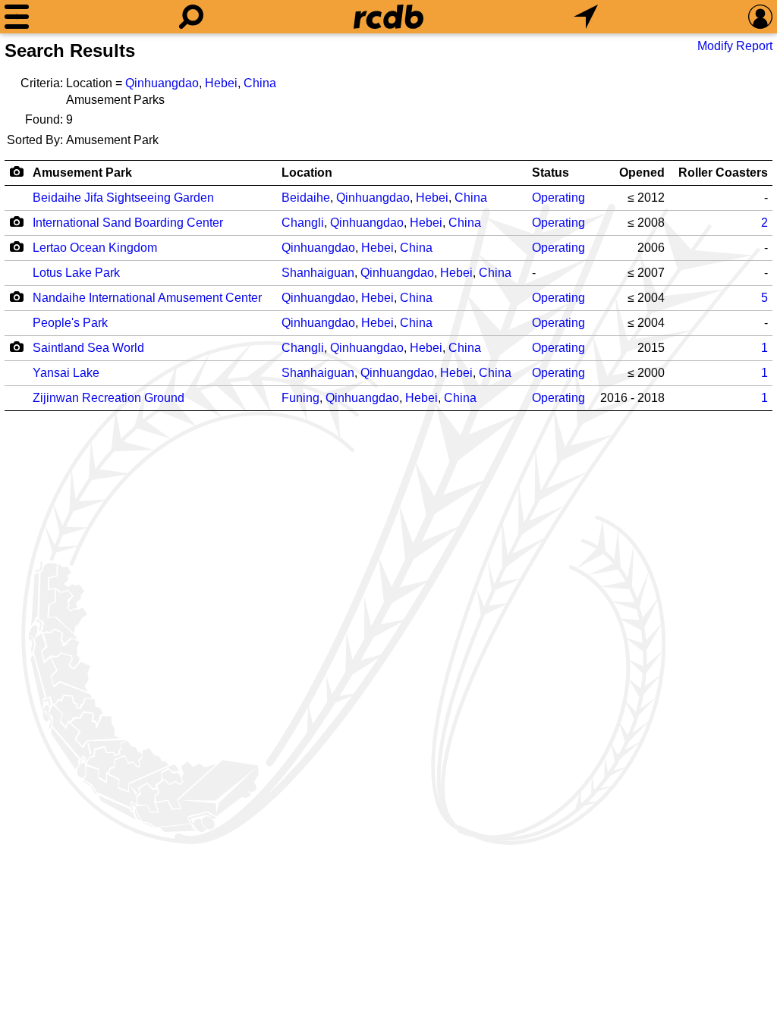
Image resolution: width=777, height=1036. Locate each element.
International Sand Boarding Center (128, 222)
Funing (300, 397)
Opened (642, 172)
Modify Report (734, 45)
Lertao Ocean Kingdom (95, 247)
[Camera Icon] (16, 221)
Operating (558, 197)
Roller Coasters (723, 172)
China (260, 83)
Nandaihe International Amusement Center (147, 297)
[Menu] (17, 17)
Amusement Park (82, 172)
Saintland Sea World (88, 347)
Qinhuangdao (162, 83)
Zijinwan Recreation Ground (108, 397)
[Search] (191, 17)
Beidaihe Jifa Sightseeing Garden (123, 197)
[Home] (388, 17)
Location (307, 172)
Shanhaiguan (318, 272)
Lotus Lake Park (76, 272)
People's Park (70, 322)
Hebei (221, 83)
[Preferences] (760, 17)
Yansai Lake (66, 372)
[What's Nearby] (586, 17)
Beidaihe (306, 197)
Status (550, 172)
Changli (303, 222)
